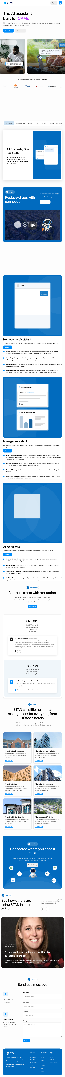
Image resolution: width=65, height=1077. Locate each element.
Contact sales (20, 31)
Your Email (26, 1002)
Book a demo (8, 31)
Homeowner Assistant (33, 1058)
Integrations (44, 1063)
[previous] (42, 909)
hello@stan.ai (6, 1002)
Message (25, 1021)
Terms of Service (51, 1058)
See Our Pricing (32, 865)
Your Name (26, 992)
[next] (48, 909)
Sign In (54, 3)
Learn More (32, 606)
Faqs (42, 1068)
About (42, 1057)
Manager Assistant (32, 1066)
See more (7, 347)
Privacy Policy (53, 1062)
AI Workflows (33, 1062)
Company (25, 1011)
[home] (8, 3)
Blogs (42, 1071)
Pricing (42, 1060)
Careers (43, 1065)
